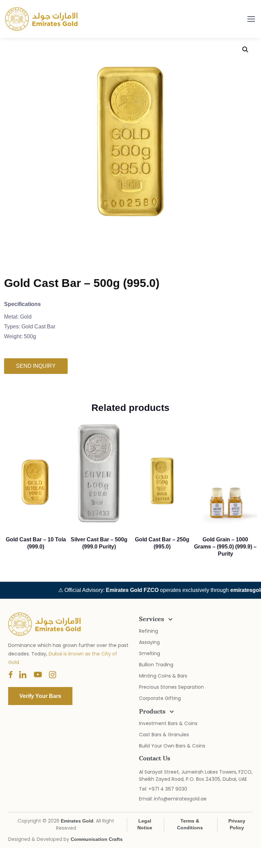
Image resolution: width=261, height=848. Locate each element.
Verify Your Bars (130, 477)
